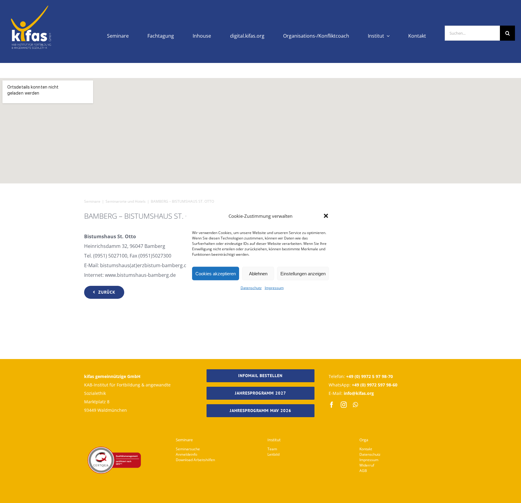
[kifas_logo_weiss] (31, 6)
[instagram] (344, 405)
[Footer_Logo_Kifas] (114, 430)
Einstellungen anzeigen (303, 273)
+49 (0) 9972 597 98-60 (374, 385)
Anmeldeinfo (186, 454)
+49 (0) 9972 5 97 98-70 (369, 376)
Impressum (274, 287)
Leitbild (273, 454)
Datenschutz (251, 287)
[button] (326, 216)
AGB (363, 470)
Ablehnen (258, 273)
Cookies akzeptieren (215, 273)
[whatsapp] (355, 405)
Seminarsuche (188, 448)
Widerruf (366, 465)
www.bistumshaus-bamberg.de (140, 275)
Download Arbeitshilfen (195, 459)
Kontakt (365, 448)
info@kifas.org (359, 393)
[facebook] (332, 405)
